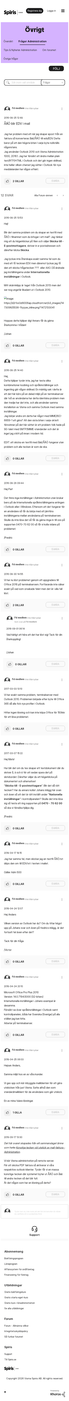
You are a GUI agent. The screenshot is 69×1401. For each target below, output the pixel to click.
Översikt (8, 41)
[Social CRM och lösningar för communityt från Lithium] (58, 1393)
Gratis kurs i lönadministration (19, 1303)
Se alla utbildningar (14, 1308)
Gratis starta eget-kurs (16, 1297)
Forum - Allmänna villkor (16, 1325)
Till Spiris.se (10, 1359)
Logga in (51, 10)
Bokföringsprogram (13, 1258)
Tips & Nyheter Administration (20, 50)
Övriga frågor (11, 58)
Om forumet (49, 50)
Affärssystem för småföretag (19, 1269)
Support (8, 1354)
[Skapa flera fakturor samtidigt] (63, 195)
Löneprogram (10, 1263)
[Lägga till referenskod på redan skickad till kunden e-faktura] (57, 195)
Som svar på (25, 622)
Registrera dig (35, 10)
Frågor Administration (32, 41)
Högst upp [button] (5, 1392)
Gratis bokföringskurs (15, 1292)
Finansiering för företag (16, 1274)
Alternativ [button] (56, 70)
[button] (62, 108)
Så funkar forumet (13, 1336)
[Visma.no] (13, 12)
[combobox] (34, 82)
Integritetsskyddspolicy (16, 1331)
